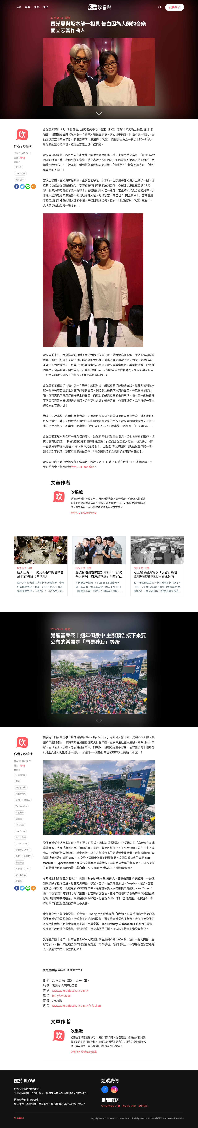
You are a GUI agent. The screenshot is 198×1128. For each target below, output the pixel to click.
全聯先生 (28, 856)
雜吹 (45, 7)
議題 (27, 7)
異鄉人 (27, 800)
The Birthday (21, 806)
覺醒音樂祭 (21, 793)
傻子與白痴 (21, 875)
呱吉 (18, 856)
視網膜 (19, 819)
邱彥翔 (19, 869)
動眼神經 (20, 862)
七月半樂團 (21, 837)
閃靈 (18, 781)
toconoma (20, 775)
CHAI (18, 800)
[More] (33, 186)
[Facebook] (16, 186)
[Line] (27, 186)
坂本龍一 (20, 179)
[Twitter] (22, 186)
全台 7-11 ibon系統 (82, 467)
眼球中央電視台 (23, 850)
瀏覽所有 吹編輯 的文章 (84, 513)
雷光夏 (19, 167)
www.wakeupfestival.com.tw (70, 990)
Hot (27, 869)
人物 (18, 7)
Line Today (20, 173)
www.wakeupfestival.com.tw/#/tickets (76, 1005)
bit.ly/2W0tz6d (61, 996)
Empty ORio (21, 787)
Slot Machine (21, 844)
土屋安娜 (20, 812)
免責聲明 (19, 1118)
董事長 (19, 881)
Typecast (20, 825)
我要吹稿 (174, 7)
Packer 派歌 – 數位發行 (135, 1106)
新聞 (36, 7)
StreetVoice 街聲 (110, 1106)
